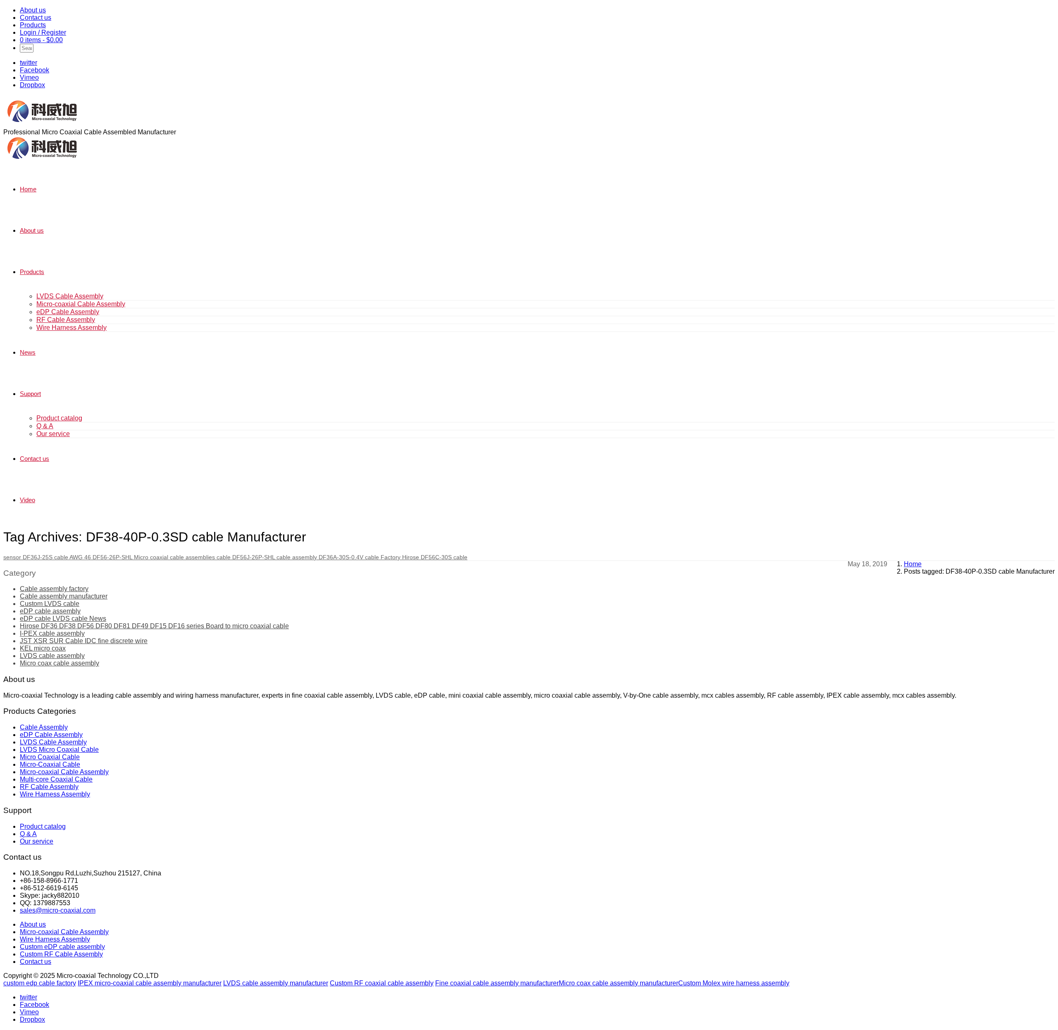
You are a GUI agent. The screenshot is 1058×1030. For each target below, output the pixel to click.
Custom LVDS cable (49, 603)
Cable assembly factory (54, 588)
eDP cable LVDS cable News (63, 618)
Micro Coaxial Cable (50, 757)
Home (28, 189)
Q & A (44, 425)
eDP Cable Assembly (67, 311)
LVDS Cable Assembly (69, 296)
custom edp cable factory (39, 983)
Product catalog (59, 418)
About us (33, 10)
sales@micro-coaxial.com (57, 910)
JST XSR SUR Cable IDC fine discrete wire (84, 640)
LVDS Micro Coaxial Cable (59, 749)
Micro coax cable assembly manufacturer (618, 983)
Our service (53, 433)
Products (33, 25)
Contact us (35, 17)
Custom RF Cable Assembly (61, 954)
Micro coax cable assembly (59, 663)
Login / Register (43, 32)
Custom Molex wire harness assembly (733, 983)
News (28, 352)
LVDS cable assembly (52, 655)
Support (30, 393)
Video (27, 499)
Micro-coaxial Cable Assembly (80, 304)
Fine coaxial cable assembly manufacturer (497, 983)
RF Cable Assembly (65, 319)
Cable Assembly (44, 727)
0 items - (41, 39)
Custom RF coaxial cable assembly (382, 983)
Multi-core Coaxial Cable (56, 779)
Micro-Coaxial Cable (50, 764)
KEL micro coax (43, 648)
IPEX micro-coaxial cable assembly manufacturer (150, 983)
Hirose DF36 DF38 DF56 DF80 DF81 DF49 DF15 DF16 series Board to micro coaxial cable (154, 625)
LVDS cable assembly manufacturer (275, 983)
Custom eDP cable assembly (62, 946)
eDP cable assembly (50, 611)
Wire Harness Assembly (71, 327)
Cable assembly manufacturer (63, 596)
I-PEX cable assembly (52, 633)
